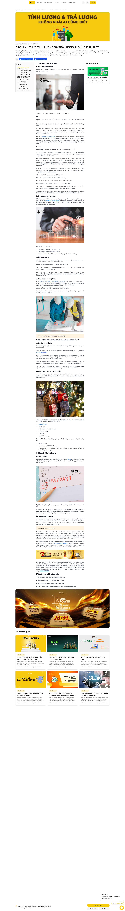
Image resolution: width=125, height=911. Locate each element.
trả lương (68, 459)
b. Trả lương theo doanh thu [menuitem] (24, 70)
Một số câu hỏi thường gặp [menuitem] (23, 90)
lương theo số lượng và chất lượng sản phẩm (52, 281)
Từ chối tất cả (92, 908)
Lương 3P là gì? (50, 528)
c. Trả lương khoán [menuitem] (22, 72)
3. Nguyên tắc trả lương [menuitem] (22, 84)
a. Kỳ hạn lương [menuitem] (21, 86)
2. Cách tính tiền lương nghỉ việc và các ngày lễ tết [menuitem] (23, 77)
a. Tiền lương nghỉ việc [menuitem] (23, 79)
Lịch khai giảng (48, 2)
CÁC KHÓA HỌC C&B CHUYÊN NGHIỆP (55, 336)
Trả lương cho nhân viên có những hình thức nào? (51, 577)
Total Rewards (29, 10)
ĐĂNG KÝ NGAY (44, 571)
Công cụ (56, 2)
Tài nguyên (63, 2)
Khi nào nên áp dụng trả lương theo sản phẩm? (51, 583)
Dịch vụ (39, 2)
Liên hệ (93, 2)
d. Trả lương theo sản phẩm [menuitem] (24, 74)
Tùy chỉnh (104, 908)
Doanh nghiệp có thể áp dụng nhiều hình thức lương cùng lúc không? (57, 586)
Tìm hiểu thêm (71, 2)
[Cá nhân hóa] (87, 2)
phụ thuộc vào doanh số (52, 200)
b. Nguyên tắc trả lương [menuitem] (23, 88)
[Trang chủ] (32, 2)
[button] (83, 2)
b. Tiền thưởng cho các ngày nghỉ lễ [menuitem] (22, 82)
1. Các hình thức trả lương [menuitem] (23, 67)
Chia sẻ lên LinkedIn (41, 59)
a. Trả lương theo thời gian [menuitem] (24, 68)
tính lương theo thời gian (48, 136)
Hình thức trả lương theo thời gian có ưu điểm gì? (51, 580)
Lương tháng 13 (43, 424)
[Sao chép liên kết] (16, 59)
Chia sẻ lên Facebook (27, 59)
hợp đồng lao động (41, 352)
